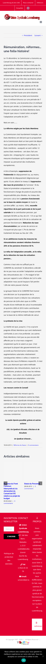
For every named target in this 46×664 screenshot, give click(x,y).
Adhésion (38, 626)
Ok (24, 660)
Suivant (37, 35)
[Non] (43, 656)
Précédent (28, 35)
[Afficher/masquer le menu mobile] (41, 22)
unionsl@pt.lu (23, 580)
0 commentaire (33, 445)
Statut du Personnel (32, 484)
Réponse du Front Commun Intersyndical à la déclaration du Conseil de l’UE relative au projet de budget (12, 491)
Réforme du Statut (20, 445)
